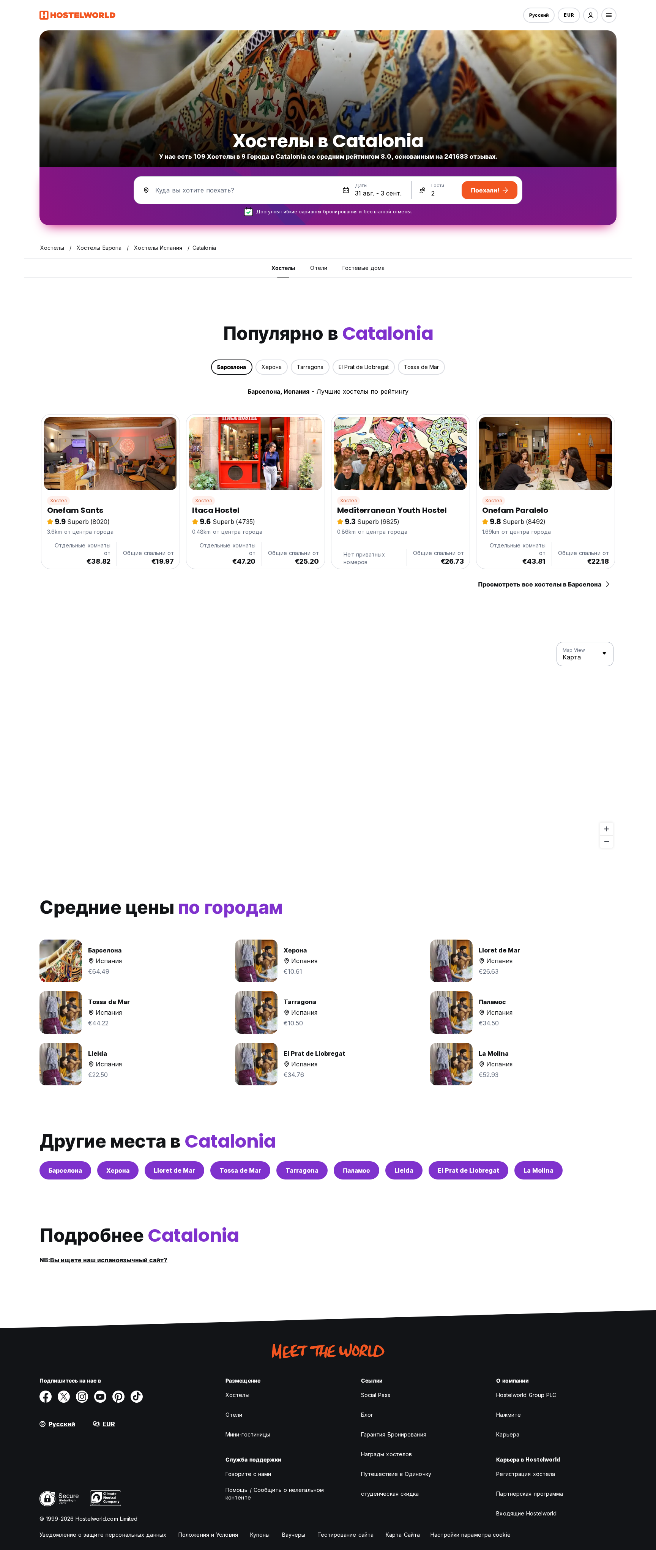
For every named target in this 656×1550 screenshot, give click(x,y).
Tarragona (302, 1170)
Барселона (65, 1170)
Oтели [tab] (318, 268)
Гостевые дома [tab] (363, 268)
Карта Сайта (403, 1534)
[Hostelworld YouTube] (100, 1397)
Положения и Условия (208, 1534)
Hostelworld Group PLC (526, 1395)
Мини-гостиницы (248, 1434)
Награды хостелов (386, 1454)
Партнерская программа (529, 1493)
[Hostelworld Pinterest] (118, 1397)
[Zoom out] (606, 841)
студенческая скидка (390, 1493)
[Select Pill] (590, 15)
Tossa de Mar (240, 1170)
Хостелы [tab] (283, 268)
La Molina (539, 1170)
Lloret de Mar (174, 1170)
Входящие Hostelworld (526, 1513)
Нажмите (508, 1414)
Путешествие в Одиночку (396, 1474)
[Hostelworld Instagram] (82, 1397)
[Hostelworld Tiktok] (137, 1397)
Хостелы (237, 1395)
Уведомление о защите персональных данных (102, 1534)
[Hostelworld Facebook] (45, 1397)
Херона (117, 1170)
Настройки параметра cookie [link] (470, 1534)
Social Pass (375, 1395)
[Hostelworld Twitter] (64, 1397)
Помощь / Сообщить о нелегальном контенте (275, 1494)
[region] (328, 745)
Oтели (234, 1414)
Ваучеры (294, 1534)
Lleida (403, 1170)
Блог (367, 1414)
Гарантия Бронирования (393, 1434)
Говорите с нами (248, 1474)
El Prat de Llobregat (468, 1170)
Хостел (58, 500)
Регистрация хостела (525, 1474)
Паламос (356, 1170)
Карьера (507, 1434)
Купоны (260, 1534)
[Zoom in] (606, 829)
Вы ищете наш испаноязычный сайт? (108, 1260)
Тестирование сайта (345, 1534)
